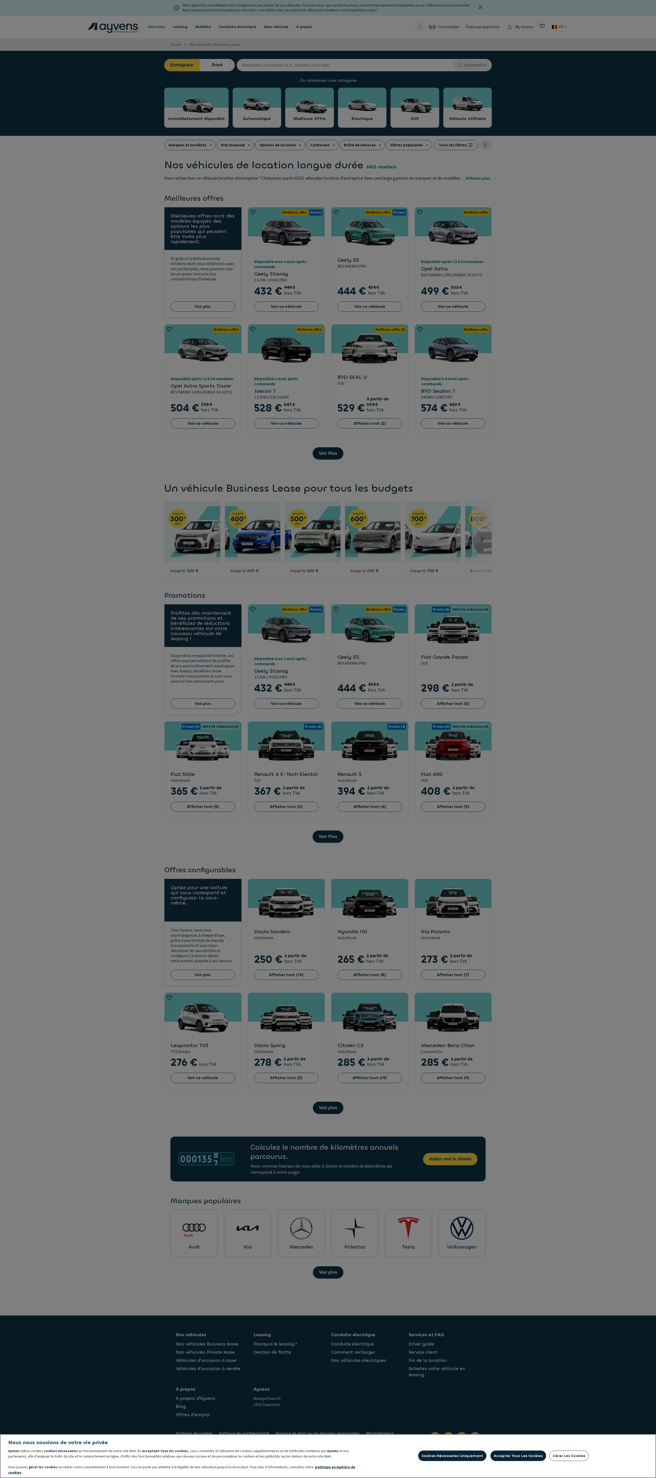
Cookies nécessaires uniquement (452, 1455)
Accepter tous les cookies (518, 1455)
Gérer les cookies (569, 1455)
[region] (328, 1456)
